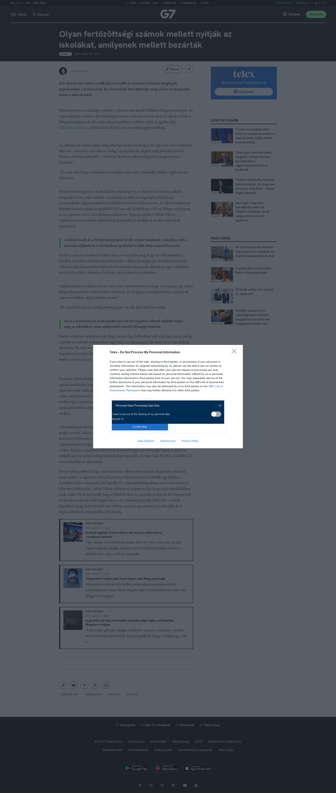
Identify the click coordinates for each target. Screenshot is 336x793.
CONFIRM (140, 427)
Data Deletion (146, 440)
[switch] (216, 414)
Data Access (168, 440)
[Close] (235, 352)
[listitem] (166, 406)
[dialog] (168, 396)
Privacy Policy (190, 440)
